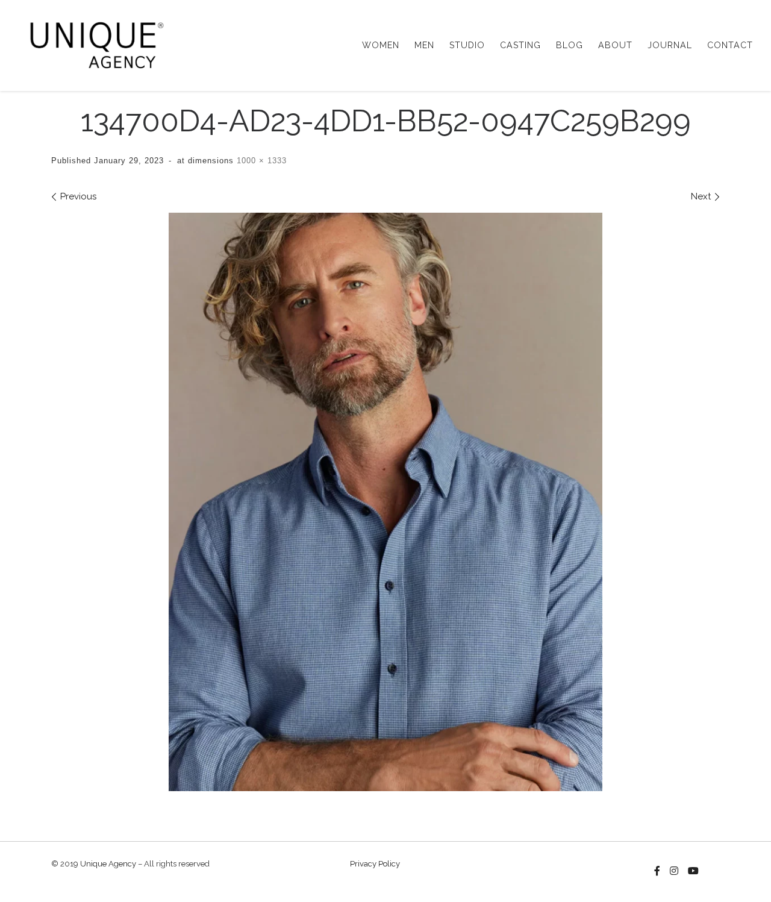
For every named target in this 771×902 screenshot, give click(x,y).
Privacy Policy (375, 863)
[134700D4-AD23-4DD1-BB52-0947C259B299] (385, 502)
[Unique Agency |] (93, 43)
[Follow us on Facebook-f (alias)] (657, 871)
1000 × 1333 (260, 160)
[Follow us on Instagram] (674, 871)
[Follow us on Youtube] (693, 871)
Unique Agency (108, 863)
